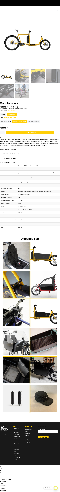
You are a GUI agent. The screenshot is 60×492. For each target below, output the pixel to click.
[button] (57, 10)
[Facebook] (3, 434)
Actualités (27, 433)
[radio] (3, 114)
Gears (1, 117)
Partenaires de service (17, 445)
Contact (27, 435)
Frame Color (3, 110)
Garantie (17, 442)
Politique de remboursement (17, 456)
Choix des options (44, 325)
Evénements (28, 437)
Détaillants (17, 436)
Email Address (42, 429)
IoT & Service (16, 439)
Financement (16, 450)
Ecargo (17, 430)
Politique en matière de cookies (5, 480)
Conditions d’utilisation (3, 489)
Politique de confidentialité (3, 484)
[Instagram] (5, 434)
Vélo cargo (17, 428)
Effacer (2, 124)
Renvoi (17, 434)
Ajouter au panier (30, 132)
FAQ (26, 439)
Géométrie (17, 432)
